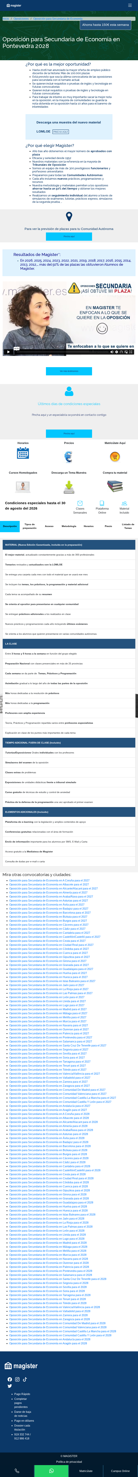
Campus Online (120, 1471)
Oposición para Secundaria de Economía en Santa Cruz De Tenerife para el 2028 (57, 1279)
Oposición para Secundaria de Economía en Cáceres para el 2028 (49, 1158)
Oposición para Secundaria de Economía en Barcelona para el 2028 (50, 1146)
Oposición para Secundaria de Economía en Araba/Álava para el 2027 (51, 896)
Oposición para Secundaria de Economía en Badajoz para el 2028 (48, 1142)
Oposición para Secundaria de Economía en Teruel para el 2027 (47, 1065)
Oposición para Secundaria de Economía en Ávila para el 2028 (46, 1138)
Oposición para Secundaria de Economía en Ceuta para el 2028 (47, 1174)
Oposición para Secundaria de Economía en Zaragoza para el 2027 (49, 1085)
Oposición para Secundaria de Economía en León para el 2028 (46, 1230)
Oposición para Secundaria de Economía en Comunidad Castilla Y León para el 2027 (60, 1101)
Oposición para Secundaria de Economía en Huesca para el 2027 (48, 977)
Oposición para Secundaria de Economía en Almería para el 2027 (48, 892)
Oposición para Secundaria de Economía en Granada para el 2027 (49, 965)
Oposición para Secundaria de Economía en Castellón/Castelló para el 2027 (54, 936)
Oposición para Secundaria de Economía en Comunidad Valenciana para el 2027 (58, 1093)
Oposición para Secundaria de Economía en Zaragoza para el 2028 (49, 1319)
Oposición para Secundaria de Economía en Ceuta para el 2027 (47, 940)
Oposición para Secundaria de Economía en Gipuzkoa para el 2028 (49, 1190)
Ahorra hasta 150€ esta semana (105, 25)
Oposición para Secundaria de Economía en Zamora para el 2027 (48, 1081)
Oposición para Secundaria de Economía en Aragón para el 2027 (48, 1110)
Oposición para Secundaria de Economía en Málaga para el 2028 (48, 1246)
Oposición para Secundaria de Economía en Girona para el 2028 (48, 1194)
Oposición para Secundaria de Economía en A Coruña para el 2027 (49, 880)
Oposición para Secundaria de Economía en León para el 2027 (46, 997)
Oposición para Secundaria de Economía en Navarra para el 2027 (48, 1025)
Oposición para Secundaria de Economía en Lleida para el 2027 (47, 1001)
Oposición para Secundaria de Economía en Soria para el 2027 (47, 1057)
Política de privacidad (69, 1461)
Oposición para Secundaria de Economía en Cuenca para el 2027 (48, 953)
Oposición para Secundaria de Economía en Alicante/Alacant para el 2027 (53, 888)
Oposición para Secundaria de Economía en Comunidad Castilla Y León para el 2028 (60, 1335)
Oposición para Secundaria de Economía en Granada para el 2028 (49, 1198)
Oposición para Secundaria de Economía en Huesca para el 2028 (48, 1210)
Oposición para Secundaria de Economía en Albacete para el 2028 (49, 1118)
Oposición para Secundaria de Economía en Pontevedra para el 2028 (50, 1271)
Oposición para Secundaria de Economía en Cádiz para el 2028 (47, 1162)
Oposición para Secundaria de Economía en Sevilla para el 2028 (48, 1287)
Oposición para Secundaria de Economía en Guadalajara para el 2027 (51, 969)
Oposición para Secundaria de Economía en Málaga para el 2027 (48, 1013)
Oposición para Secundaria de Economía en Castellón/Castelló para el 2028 (54, 1170)
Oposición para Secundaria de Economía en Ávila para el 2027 (46, 904)
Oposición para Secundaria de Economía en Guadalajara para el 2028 (51, 1202)
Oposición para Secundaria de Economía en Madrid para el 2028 (48, 1242)
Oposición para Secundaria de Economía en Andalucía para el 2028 (49, 1339)
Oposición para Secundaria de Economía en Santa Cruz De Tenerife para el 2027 (57, 1045)
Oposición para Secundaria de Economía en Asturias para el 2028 (48, 1134)
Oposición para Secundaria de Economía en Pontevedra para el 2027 (50, 1037)
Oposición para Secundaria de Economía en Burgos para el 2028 (48, 1154)
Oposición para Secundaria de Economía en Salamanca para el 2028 (50, 1275)
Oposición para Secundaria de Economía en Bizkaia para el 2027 (48, 916)
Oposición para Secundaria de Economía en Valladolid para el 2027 (49, 1077)
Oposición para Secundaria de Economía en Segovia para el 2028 (48, 1283)
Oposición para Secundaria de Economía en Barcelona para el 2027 (50, 912)
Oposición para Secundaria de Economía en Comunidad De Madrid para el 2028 (57, 1323)
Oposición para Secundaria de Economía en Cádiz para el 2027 (47, 928)
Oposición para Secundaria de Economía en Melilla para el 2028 (47, 1250)
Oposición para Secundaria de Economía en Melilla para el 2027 (47, 1017)
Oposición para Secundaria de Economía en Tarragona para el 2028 (50, 1295)
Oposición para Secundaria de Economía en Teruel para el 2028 (47, 1299)
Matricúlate (86, 1471)
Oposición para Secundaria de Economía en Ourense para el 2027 (49, 1029)
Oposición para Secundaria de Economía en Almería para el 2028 (48, 1126)
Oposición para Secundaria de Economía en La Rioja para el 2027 (49, 989)
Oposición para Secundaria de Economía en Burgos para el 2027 (48, 920)
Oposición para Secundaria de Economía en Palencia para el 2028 (49, 1266)
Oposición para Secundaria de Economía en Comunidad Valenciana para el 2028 (58, 1327)
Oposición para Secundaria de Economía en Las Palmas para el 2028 (51, 1226)
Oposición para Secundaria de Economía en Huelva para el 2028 (48, 1206)
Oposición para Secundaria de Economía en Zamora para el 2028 (48, 1315)
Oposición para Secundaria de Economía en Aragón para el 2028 (48, 1343)
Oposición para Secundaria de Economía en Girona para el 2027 (48, 961)
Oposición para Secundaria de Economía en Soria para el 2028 (47, 1291)
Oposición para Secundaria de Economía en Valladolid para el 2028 (49, 1311)
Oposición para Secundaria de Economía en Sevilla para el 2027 (48, 1053)
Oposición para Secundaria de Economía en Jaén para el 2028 (46, 1218)
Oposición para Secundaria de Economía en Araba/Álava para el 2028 (51, 1130)
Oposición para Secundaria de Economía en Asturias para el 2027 (48, 900)
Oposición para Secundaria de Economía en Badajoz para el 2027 (48, 908)
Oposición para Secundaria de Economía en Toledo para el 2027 (48, 1069)
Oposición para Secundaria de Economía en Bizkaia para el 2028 (48, 1150)
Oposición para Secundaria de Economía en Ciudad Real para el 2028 (51, 1178)
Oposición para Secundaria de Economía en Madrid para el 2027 (48, 1009)
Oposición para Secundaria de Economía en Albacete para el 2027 (49, 884)
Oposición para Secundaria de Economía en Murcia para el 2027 (48, 1021)
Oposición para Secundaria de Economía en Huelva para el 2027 (48, 973)
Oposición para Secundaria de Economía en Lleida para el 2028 (47, 1234)
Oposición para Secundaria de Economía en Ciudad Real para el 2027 (51, 944)
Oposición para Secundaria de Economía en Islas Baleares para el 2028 (52, 1214)
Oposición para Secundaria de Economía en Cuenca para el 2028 (48, 1186)
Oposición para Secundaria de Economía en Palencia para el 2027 (49, 1033)
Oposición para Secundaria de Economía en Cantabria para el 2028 (49, 1166)
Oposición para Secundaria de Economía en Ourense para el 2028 (49, 1262)
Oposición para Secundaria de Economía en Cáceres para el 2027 (49, 924)
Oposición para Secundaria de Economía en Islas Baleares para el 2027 (52, 981)
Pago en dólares (24, 1420)
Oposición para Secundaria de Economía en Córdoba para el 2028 (49, 1182)
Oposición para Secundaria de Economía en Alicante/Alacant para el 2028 (53, 1122)
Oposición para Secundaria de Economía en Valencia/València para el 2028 (54, 1307)
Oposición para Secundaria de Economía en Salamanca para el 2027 (50, 1041)
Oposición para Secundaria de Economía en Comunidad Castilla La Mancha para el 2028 (62, 1331)
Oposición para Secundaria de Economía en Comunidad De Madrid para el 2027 (57, 1089)
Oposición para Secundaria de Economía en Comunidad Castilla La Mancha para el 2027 (62, 1097)
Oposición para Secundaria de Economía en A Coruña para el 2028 (49, 1114)
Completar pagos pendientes (21, 1402)
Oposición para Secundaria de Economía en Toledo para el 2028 (48, 1303)
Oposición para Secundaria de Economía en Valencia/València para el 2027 (54, 1073)
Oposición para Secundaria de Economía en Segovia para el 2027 (48, 1049)
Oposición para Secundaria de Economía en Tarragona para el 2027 (50, 1061)
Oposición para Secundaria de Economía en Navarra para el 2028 (48, 1258)
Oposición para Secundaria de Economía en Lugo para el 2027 (46, 1005)
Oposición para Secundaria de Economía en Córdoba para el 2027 (49, 948)
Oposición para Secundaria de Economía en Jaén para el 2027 (46, 985)
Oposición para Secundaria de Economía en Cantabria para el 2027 (49, 932)
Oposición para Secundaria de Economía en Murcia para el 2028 (48, 1254)
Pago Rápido (22, 1394)
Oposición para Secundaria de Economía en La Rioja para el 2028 (49, 1222)
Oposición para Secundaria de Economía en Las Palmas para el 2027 (51, 993)
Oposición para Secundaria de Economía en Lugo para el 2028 (46, 1238)
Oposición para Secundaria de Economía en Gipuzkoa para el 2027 (49, 957)
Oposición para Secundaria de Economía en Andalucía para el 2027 (49, 1105)
